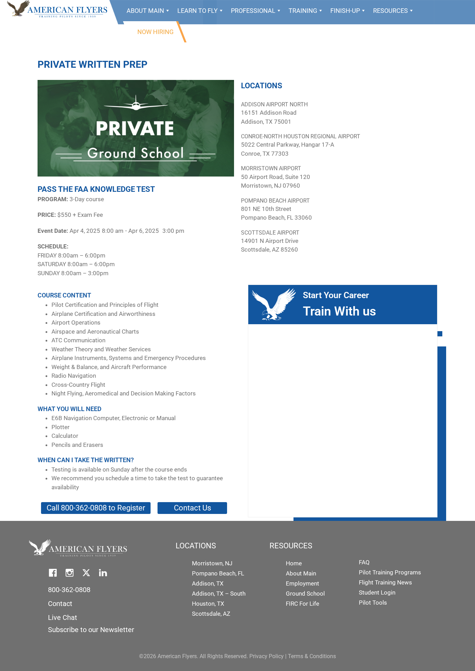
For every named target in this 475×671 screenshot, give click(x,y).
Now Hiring (155, 31)
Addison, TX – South (218, 593)
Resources (390, 10)
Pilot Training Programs (390, 572)
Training (303, 10)
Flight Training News (385, 582)
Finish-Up (345, 10)
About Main (145, 10)
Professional (253, 10)
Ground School (305, 593)
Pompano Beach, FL (218, 573)
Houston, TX (208, 603)
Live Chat (62, 617)
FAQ (364, 562)
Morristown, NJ (212, 563)
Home (294, 563)
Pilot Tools (373, 602)
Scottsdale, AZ (211, 613)
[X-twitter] (86, 572)
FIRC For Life (302, 603)
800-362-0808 (69, 590)
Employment (302, 583)
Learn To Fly (197, 10)
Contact (60, 603)
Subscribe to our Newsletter (91, 629)
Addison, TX (208, 583)
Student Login (377, 592)
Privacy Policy (266, 656)
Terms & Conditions (312, 656)
